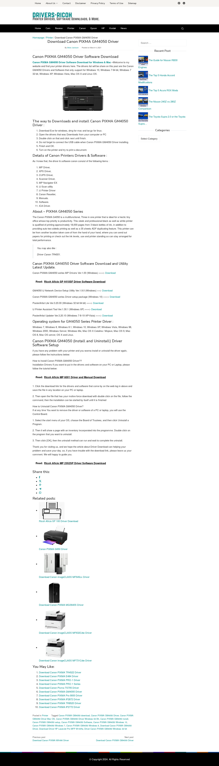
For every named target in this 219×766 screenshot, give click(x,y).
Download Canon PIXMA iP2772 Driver (59, 707)
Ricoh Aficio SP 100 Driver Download (58, 521)
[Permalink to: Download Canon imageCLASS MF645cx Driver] (55, 564)
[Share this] (39, 477)
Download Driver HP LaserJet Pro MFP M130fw (61, 728)
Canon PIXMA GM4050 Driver (105, 715)
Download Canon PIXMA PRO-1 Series (59, 683)
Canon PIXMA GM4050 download (74, 715)
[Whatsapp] (40, 492)
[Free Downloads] (66, 16)
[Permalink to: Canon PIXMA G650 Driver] (55, 536)
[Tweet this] (40, 481)
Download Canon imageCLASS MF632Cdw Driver (65, 632)
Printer (45, 715)
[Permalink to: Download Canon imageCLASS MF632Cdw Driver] (55, 619)
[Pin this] (40, 485)
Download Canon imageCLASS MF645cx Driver (64, 577)
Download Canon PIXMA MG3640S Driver (61, 604)
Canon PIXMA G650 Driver (53, 549)
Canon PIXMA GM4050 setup (46, 722)
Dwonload (96, 309)
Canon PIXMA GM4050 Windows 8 (82, 725)
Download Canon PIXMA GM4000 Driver (60, 691)
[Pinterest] (179, 3)
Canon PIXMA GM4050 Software (76, 722)
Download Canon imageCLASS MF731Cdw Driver (65, 660)
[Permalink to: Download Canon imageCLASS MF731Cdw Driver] (55, 647)
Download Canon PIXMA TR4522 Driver (60, 672)
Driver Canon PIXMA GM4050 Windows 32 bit (105, 728)
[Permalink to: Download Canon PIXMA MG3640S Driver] (55, 591)
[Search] (182, 28)
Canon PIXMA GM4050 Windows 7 (49, 725)
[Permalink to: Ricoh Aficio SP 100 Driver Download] (51, 510)
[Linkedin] (183, 3)
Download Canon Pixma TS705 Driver (59, 687)
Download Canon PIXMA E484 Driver (58, 676)
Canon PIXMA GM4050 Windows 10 (110, 722)
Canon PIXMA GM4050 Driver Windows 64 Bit (77, 718)
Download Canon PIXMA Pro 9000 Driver (60, 695)
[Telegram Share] (40, 489)
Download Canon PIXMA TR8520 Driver (60, 703)
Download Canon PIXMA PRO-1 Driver (59, 680)
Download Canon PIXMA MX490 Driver (51, 739)
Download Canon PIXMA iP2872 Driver (59, 699)
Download (110, 272)
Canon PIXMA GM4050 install (114, 718)
